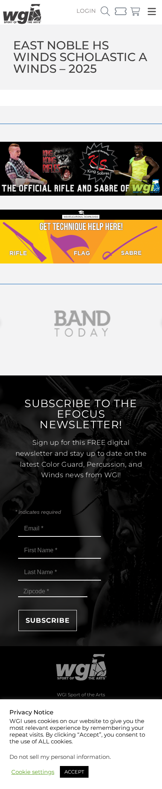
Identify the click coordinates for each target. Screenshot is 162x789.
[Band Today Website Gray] (81, 323)
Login (86, 10)
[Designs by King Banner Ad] (81, 193)
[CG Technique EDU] (81, 261)
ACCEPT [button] (74, 772)
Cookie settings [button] (32, 772)
